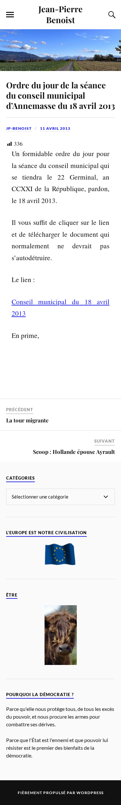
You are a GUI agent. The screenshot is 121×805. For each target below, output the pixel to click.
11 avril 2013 (55, 128)
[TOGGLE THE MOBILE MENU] (10, 14)
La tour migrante (27, 420)
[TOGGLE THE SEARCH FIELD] (111, 14)
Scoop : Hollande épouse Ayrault (74, 451)
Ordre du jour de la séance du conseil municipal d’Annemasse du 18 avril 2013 (60, 95)
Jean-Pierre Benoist (60, 14)
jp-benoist (19, 128)
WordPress (90, 792)
